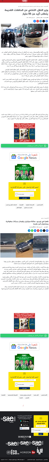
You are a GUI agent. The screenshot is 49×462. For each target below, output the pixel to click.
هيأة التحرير (46, 459)
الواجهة (21, 205)
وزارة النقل (19, 208)
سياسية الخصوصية (39, 459)
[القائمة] (46, 1)
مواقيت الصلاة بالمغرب (31, 459)
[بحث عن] (2, 1)
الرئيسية (45, 6)
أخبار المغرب (39, 205)
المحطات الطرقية (30, 205)
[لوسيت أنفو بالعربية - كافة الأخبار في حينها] (24, 1)
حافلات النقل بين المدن (11, 205)
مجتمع (42, 6)
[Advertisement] (24, 103)
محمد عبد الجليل (28, 208)
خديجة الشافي (38, 17)
